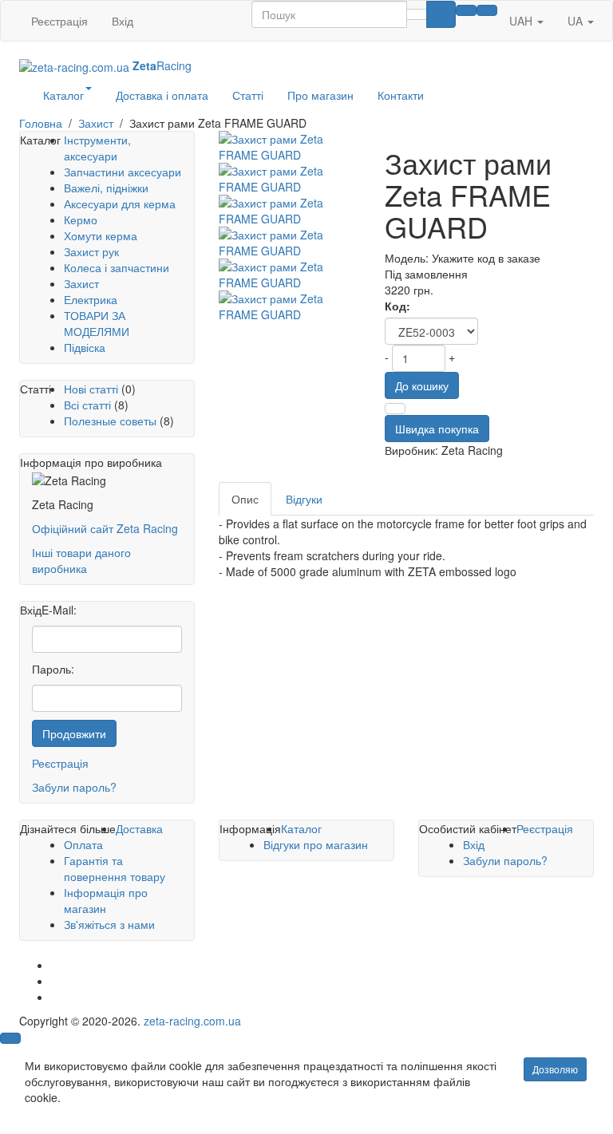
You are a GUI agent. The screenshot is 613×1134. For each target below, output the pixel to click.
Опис (245, 499)
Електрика (90, 299)
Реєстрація (59, 21)
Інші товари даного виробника (81, 560)
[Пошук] (441, 14)
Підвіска (84, 347)
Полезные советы (110, 421)
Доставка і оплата (162, 95)
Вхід (122, 21)
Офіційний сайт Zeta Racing (105, 528)
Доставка (139, 828)
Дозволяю (555, 1069)
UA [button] (577, 21)
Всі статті (87, 405)
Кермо (80, 219)
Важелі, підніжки (106, 188)
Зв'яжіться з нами (109, 924)
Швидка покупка (437, 429)
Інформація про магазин (106, 900)
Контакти (401, 95)
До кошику (422, 385)
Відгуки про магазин (315, 844)
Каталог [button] (63, 95)
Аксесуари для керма (120, 203)
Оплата (83, 844)
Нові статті (91, 389)
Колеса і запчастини (116, 267)
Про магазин (320, 95)
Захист (81, 283)
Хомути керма (100, 235)
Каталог (301, 828)
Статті (247, 95)
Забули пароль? (74, 787)
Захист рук (91, 251)
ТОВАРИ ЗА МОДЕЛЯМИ (96, 323)
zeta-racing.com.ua (192, 1021)
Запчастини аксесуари (122, 172)
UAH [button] (522, 21)
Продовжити (74, 733)
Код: (397, 306)
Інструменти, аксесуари (97, 148)
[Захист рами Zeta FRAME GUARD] (290, 147)
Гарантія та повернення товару (114, 868)
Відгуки (304, 499)
